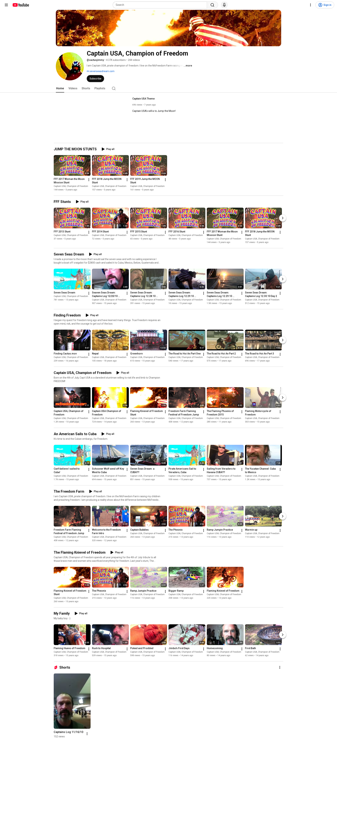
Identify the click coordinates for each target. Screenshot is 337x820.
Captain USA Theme (143, 98)
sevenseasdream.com (101, 71)
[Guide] (6, 5)
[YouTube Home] (20, 5)
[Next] (282, 218)
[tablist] (168, 88)
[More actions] (88, 179)
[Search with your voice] (224, 4)
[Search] (212, 4)
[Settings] (310, 5)
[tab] (60, 88)
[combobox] (161, 5)
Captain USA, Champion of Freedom (71, 186)
